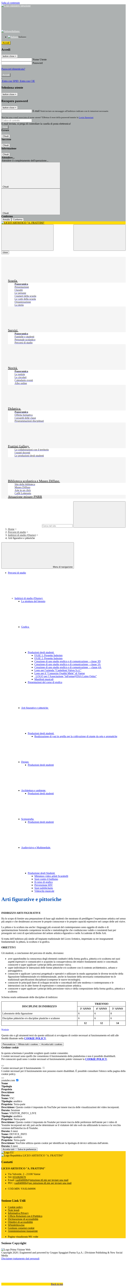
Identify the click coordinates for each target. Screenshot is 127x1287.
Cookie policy (15, 1207)
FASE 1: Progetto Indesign (48, 655)
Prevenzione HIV (43, 885)
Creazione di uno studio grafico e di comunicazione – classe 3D (67, 661)
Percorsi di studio (17, 532)
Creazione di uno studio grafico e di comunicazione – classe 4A (67, 667)
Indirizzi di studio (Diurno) (22, 535)
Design (25, 761)
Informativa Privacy (18, 1213)
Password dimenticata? (13, 69)
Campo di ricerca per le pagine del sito (21, 525)
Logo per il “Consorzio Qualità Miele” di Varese (59, 673)
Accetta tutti (51, 1044)
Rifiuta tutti (28, 1044)
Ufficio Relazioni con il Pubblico (25, 1216)
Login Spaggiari (86, 117)
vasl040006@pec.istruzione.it (42, 1183)
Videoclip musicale (44, 891)
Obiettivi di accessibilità (20, 1222)
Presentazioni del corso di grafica (45, 682)
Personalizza (9, 1044)
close (5, 252)
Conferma (17, 219)
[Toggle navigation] (27, 237)
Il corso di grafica (43, 882)
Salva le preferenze (27, 1149)
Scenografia (27, 819)
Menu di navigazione (62, 567)
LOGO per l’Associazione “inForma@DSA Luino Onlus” (65, 676)
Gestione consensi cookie (21, 1228)
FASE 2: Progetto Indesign (48, 658)
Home (11, 529)
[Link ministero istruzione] (16, 5)
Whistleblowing (16, 1225)
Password (38, 63)
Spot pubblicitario (43, 888)
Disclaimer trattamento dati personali (20, 1258)
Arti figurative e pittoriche (35, 707)
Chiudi (6, 136)
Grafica (25, 626)
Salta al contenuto (10, 2)
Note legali (13, 1210)
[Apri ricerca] (99, 237)
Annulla (6, 219)
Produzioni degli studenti (41, 652)
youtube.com (8, 1080)
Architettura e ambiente (33, 790)
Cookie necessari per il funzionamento (21, 1068)
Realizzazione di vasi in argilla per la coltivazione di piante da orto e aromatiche (75, 736)
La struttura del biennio (33, 601)
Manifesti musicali (43, 679)
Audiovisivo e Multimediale (36, 847)
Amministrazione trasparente (23, 1231)
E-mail (36, 111)
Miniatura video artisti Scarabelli (51, 876)
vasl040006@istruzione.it (41, 1180)
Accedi (6, 43)
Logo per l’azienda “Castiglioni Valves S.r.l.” (57, 670)
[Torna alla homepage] (63, 222)
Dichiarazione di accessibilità (23, 1219)
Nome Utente (40, 59)
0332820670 (19, 1177)
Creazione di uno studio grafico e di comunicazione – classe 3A (67, 664)
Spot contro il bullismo (46, 879)
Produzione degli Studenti (41, 873)
